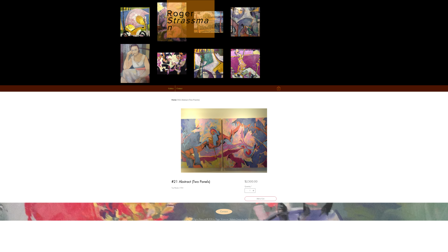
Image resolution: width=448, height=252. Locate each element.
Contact (170, 206)
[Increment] (253, 191)
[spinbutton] (250, 191)
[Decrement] (246, 191)
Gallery (170, 204)
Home (174, 100)
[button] (278, 88)
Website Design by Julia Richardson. (243, 219)
